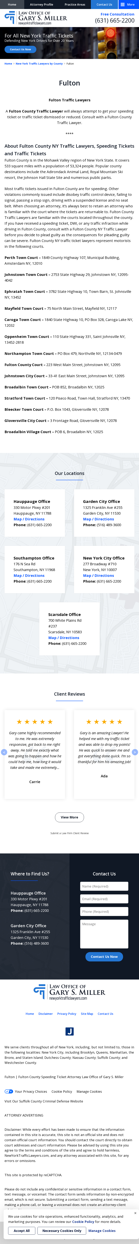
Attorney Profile (41, 4)
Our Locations (69, 473)
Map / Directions (29, 519)
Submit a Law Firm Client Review (69, 833)
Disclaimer (46, 1014)
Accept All (22, 1230)
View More (69, 817)
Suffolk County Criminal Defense (44, 1101)
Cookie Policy (62, 1091)
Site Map (87, 1014)
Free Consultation (117, 14)
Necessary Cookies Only (61, 1230)
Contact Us (104, 4)
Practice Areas (75, 4)
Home (12, 4)
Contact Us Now (20, 49)
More (131, 4)
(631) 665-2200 (114, 20)
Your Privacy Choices (31, 1091)
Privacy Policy (66, 1014)
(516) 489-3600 (109, 524)
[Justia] (70, 1031)
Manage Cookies (89, 1091)
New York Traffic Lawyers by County (39, 63)
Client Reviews (69, 694)
